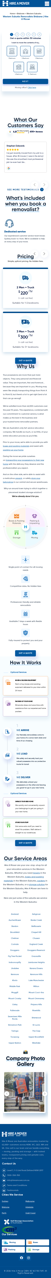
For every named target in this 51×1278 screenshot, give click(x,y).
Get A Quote (25, 361)
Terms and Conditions (17, 1185)
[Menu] (47, 4)
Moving (12, 1242)
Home (12, 14)
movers (36, 873)
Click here (32, 88)
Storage (35, 1250)
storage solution (37, 885)
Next (25, 81)
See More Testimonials (23, 190)
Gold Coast (31, 1213)
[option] (25, 157)
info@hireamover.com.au (18, 1180)
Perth (4, 1213)
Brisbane (21, 14)
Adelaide (29, 1207)
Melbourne (30, 1201)
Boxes (35, 1242)
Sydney (5, 1201)
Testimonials (12, 1190)
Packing (11, 1250)
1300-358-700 (13, 1175)
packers (41, 881)
